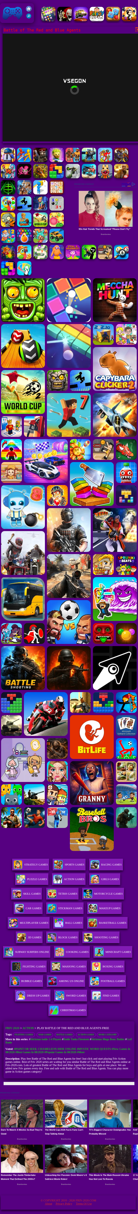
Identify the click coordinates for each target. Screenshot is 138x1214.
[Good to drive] (56, 242)
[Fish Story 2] (8, 242)
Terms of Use (84, 1203)
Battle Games (64, 1034)
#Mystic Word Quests (94, 1048)
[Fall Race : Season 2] (56, 258)
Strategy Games (36, 864)
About (48, 1203)
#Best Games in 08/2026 (29, 1052)
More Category (107, 1034)
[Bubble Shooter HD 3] (24, 242)
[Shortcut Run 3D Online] (40, 193)
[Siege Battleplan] (89, 161)
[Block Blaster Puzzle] (8, 274)
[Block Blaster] (56, 177)
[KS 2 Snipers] (73, 177)
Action (28, 1028)
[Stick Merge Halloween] (89, 258)
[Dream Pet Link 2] (56, 193)
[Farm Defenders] (40, 177)
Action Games (74, 879)
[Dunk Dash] (24, 225)
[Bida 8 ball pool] (121, 258)
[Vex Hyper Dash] (24, 209)
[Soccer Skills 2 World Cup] (40, 225)
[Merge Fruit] (56, 225)
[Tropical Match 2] (24, 258)
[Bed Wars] (24, 193)
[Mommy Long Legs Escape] (24, 177)
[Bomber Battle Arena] (129, 20)
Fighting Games (24, 1034)
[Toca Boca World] (40, 242)
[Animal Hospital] (105, 177)
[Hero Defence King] (40, 258)
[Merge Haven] (40, 209)
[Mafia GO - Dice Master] (8, 258)
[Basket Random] (105, 258)
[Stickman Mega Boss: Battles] (105, 161)
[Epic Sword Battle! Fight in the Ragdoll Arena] (24, 161)
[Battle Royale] (40, 161)
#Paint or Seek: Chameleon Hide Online (45, 1048)
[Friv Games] (29, 10)
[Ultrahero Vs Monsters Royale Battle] (8, 177)
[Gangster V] (121, 177)
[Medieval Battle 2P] (73, 161)
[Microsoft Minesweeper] (56, 209)
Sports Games (74, 864)
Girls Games (110, 879)
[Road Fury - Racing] (89, 177)
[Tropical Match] (8, 209)
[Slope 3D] (8, 193)
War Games (44, 1034)
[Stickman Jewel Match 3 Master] (48, 20)
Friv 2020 (12, 1028)
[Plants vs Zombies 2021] (8, 225)
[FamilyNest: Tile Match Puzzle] (113, 20)
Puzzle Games (37, 879)
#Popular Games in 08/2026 (60, 1052)
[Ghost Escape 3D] (64, 20)
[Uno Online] (24, 274)
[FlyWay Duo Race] (80, 20)
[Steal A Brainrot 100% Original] (73, 258)
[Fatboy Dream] (97, 20)
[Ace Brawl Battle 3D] (56, 161)
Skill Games (32, 893)
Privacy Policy (64, 1203)
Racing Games (111, 864)
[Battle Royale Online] (8, 161)
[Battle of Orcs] (121, 161)
